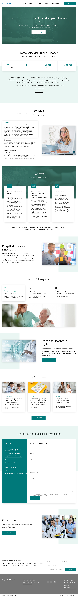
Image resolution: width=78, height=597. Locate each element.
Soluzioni (31, 3)
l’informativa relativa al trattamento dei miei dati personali (56, 494)
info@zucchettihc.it (10, 467)
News (46, 3)
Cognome (32, 453)
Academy (39, 3)
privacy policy (59, 569)
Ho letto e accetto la (55, 569)
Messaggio (32, 478)
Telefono (31, 466)
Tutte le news (38, 417)
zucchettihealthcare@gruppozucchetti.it (16, 473)
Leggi (48, 360)
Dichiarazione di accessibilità (70, 589)
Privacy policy (63, 595)
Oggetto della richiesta (34, 472)
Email (31, 459)
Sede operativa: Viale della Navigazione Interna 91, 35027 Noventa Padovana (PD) (13, 455)
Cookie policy (69, 595)
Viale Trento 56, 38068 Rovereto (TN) (31, 582)
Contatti (70, 3)
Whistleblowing (67, 587)
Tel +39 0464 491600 (27, 584)
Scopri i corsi (9, 532)
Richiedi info (38, 32)
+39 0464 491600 (10, 462)
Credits (74, 595)
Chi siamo (23, 3)
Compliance (66, 585)
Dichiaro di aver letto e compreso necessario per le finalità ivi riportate (50, 495)
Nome (31, 446)
